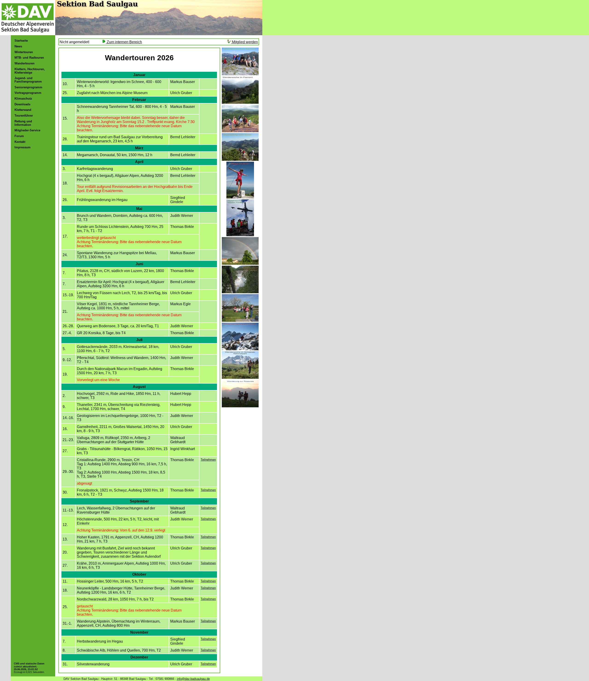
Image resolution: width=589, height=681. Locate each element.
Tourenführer (23, 115)
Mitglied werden (244, 42)
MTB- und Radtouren (29, 57)
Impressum (22, 147)
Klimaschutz (23, 98)
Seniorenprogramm (28, 87)
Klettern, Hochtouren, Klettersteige (29, 70)
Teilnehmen (208, 459)
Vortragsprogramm (27, 93)
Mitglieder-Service (27, 130)
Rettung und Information (23, 123)
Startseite (21, 40)
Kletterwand (22, 110)
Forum (19, 136)
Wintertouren (23, 52)
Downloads (22, 104)
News (18, 46)
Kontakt (19, 142)
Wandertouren (24, 63)
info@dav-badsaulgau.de (193, 679)
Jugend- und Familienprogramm (28, 79)
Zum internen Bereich (124, 42)
